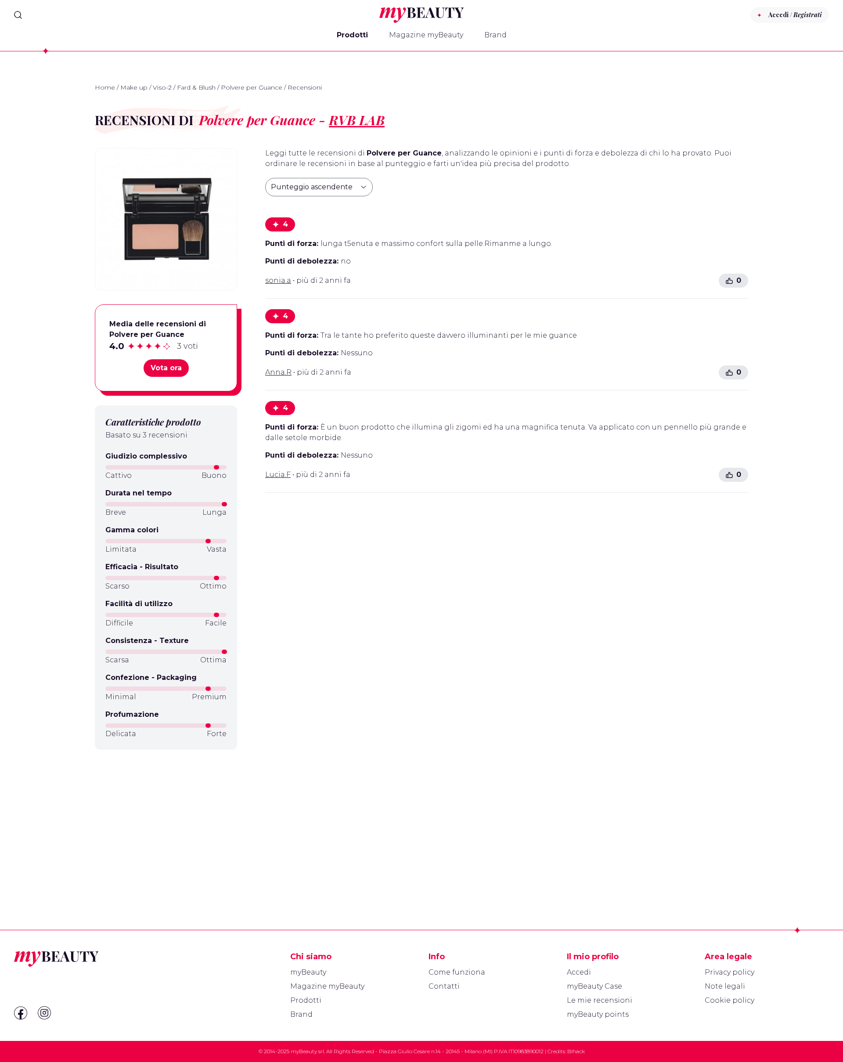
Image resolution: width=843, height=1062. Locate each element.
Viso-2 (162, 87)
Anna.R (278, 372)
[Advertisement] (166, 819)
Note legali (725, 986)
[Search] (18, 15)
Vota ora (166, 368)
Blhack (576, 1051)
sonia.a (278, 280)
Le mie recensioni (599, 1000)
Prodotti (352, 35)
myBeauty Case (594, 986)
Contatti (444, 986)
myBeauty (308, 972)
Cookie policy (729, 1000)
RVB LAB (357, 120)
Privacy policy (729, 972)
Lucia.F (278, 474)
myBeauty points (598, 1014)
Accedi (579, 972)
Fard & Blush (196, 87)
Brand (495, 35)
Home (105, 87)
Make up (134, 87)
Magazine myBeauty (426, 35)
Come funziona (457, 972)
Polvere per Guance (251, 87)
